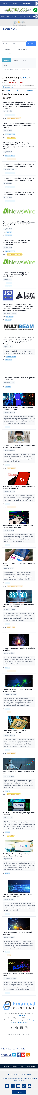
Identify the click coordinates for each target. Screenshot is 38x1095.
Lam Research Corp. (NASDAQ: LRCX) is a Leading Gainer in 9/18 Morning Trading (18, 165)
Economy (18, 118)
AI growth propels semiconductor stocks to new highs (19, 649)
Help (21, 1066)
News (5, 4)
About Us (6, 1066)
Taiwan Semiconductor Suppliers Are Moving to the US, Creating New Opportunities (16, 242)
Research (30, 90)
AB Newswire (8, 386)
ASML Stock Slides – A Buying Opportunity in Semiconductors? (19, 408)
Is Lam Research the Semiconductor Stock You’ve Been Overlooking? (18, 526)
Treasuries (6, 73)
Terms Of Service (22, 1022)
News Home (5, 16)
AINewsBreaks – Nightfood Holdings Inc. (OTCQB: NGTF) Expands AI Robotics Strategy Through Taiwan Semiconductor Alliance (18, 146)
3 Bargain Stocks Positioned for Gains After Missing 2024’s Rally (19, 487)
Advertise (14, 1066)
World (35, 16)
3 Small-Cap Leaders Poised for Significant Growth (19, 564)
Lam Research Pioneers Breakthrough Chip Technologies (19, 379)
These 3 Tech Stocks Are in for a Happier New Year (18, 933)
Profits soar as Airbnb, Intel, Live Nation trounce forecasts (17, 690)
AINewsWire (8, 232)
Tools (5, 65)
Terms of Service (13, 1074)
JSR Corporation (9, 316)
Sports (14, 4)
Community (26, 4)
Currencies (17, 69)
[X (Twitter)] (12, 1028)
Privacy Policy (26, 1074)
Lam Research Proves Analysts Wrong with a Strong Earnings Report (19, 446)
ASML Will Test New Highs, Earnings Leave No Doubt (19, 814)
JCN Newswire (8, 319)
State (20, 16)
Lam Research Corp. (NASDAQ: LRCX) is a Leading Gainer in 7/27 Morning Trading (18, 179)
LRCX (26, 77)
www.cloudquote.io (19, 1016)
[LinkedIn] (21, 1028)
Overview (6, 69)
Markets (6, 60)
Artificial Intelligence (11, 118)
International (25, 69)
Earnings (9, 712)
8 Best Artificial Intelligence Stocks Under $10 (18, 773)
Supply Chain (19, 254)
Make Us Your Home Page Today (13, 1049)
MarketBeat (7, 427)
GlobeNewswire (8, 235)
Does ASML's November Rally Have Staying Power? (19, 974)
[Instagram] (26, 1028)
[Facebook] (17, 1028)
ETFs (24, 60)
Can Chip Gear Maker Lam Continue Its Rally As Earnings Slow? (17, 895)
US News (27, 16)
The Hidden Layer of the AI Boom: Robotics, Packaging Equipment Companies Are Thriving (19, 126)
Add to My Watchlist (7, 87)
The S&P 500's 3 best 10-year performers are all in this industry (18, 605)
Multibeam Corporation (11, 356)
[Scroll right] (36, 4)
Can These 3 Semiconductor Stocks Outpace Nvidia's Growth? (16, 731)
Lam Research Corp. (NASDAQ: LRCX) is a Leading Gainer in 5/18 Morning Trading (18, 193)
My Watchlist (21, 49)
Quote (8, 90)
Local (14, 16)
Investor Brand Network (10, 115)
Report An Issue (30, 1066)
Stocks (16, 60)
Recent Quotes (7, 49)
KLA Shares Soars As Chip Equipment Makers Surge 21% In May (16, 855)
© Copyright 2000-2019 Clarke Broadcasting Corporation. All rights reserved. (19, 1079)
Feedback (19, 1092)
